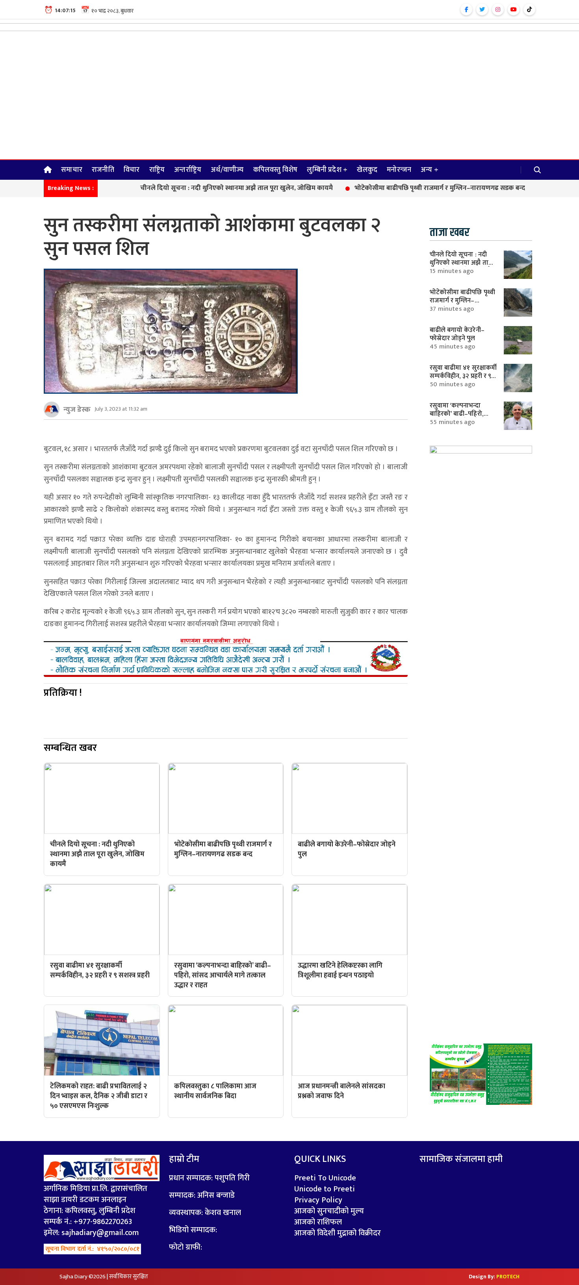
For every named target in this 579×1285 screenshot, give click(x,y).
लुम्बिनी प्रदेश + (327, 170)
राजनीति (103, 170)
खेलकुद (367, 170)
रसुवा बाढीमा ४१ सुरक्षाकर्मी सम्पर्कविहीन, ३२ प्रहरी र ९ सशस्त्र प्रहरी (463, 375)
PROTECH (508, 1276)
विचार (132, 170)
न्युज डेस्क (77, 409)
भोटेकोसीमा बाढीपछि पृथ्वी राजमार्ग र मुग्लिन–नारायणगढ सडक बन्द (405, 188)
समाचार (71, 170)
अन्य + (429, 170)
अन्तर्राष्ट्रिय (187, 170)
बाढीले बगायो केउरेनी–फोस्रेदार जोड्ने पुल (457, 334)
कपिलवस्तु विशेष (275, 170)
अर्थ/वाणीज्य (227, 170)
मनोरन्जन (399, 170)
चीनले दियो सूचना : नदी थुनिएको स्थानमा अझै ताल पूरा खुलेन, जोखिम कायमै (202, 188)
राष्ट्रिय (157, 170)
